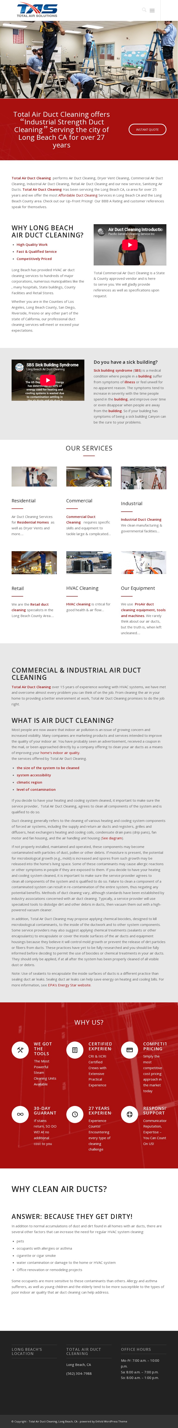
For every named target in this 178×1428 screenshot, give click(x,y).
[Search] (141, 10)
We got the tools (43, 1048)
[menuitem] (141, 10)
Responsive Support (157, 1110)
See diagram (112, 838)
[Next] (174, 55)
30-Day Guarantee (48, 1110)
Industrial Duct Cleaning (141, 519)
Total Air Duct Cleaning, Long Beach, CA (53, 1421)
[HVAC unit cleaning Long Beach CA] (89, 562)
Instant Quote (28, 81)
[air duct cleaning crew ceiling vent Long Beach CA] (34, 476)
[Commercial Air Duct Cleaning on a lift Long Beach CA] (89, 476)
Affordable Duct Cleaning (77, 195)
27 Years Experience (103, 1110)
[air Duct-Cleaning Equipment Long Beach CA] (143, 562)
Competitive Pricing (159, 1046)
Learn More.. (28, 65)
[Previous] (4, 55)
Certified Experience (103, 1046)
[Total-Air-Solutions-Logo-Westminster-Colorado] (36, 10)
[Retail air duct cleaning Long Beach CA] (34, 562)
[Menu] (152, 10)
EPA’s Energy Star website (69, 985)
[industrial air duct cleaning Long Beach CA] (143, 478)
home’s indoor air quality (59, 752)
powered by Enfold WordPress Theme (103, 1421)
